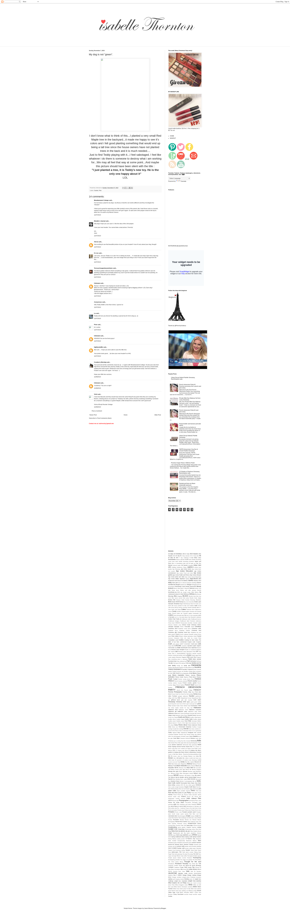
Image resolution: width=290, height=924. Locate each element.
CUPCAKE (177, 646)
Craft (170, 644)
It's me (96, 253)
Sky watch (187, 833)
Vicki (95, 394)
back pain (175, 582)
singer (170, 833)
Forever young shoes (184, 679)
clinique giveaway (188, 636)
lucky (183, 762)
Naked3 (170, 779)
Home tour (175, 727)
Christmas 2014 (172, 628)
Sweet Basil (194, 850)
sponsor (185, 835)
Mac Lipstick (191, 762)
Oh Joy (186, 785)
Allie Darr (198, 563)
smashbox (193, 833)
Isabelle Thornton (178, 734)
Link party (179, 758)
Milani (188, 767)
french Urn (180, 690)
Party (189, 792)
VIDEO (180, 875)
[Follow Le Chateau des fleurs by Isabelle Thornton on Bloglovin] (176, 320)
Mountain (170, 775)
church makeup (184, 634)
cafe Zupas (178, 609)
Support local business (174, 850)
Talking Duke (197, 852)
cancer (170, 611)
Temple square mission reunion (177, 857)
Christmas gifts (172, 632)
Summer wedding (196, 846)
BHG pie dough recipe (184, 592)
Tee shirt (195, 854)
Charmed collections (195, 621)
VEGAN (190, 873)
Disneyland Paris (191, 651)
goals (192, 701)
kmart (199, 744)
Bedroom (192, 588)
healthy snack (172, 721)
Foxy (192, 679)
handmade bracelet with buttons (192, 713)
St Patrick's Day (190, 838)
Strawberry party (172, 842)
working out (185, 890)
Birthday (192, 594)
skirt (182, 833)
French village (188, 690)
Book (169, 602)
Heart (186, 721)
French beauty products (180, 681)
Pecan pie (190, 796)
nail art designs (179, 777)
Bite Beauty (198, 594)
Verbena (170, 875)
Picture (170, 802)
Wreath (199, 890)
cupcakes (184, 645)
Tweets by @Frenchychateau (177, 325)
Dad (176, 647)
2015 (174, 555)
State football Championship (176, 840)
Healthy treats (180, 721)
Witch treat (194, 888)
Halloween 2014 (183, 709)
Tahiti (183, 852)
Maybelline (171, 767)
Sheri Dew (198, 829)
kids (199, 740)
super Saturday (197, 848)
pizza (172, 806)
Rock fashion (183, 821)
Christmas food (196, 630)
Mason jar (198, 765)
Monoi (180, 771)
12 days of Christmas (175, 554)
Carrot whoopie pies (178, 615)
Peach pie (180, 794)
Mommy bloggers (196, 769)
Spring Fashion (197, 836)
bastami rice (183, 584)
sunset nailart (188, 848)
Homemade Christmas (185, 727)
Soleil (177, 835)
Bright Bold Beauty (185, 603)
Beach (173, 586)
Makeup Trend (172, 765)
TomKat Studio (178, 865)
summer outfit (180, 846)
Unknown (97, 283)
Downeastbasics (181, 653)
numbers (178, 785)
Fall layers (176, 663)
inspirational (184, 732)
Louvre (170, 762)
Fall (188, 661)
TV (200, 867)
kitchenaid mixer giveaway (190, 744)
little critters (185, 758)
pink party (188, 804)
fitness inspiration (178, 675)
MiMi (191, 767)
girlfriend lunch (175, 700)
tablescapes (175, 852)
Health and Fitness (184, 717)
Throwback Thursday (181, 863)
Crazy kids (171, 645)
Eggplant (184, 657)
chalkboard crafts (185, 619)
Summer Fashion (188, 844)
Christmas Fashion (184, 630)
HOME (172, 136)
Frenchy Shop (187, 692)
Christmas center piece (184, 628)
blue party (186, 598)
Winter (195, 887)
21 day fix (178, 555)
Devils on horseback (190, 649)
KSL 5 (192, 746)
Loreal (199, 760)
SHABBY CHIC (173, 829)
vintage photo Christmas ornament (191, 877)
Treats (182, 867)
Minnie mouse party (176, 769)
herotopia (194, 721)
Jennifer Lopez (185, 736)
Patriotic (170, 794)
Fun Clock (181, 694)
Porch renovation (172, 810)
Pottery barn (188, 810)
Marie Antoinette (182, 766)
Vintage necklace (176, 877)
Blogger (163, 908)
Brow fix (193, 603)
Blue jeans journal (177, 598)
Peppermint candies (174, 798)
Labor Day (174, 748)
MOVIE (176, 775)
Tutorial (197, 867)
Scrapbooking (172, 827)
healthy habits (189, 719)
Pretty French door (196, 810)
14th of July (185, 554)
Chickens (193, 624)
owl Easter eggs (188, 788)
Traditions (176, 867)
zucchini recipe (197, 894)
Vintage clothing (191, 875)
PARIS (193, 790)
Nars (174, 779)
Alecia (96, 242)
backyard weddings (191, 582)
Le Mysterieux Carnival (194, 752)
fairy (175, 661)
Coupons (198, 642)
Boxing (181, 601)
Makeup (189, 764)
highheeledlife (98, 347)
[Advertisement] (128, 45)
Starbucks (198, 838)
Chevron (170, 624)
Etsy (169, 659)
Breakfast (176, 603)
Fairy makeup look (181, 661)
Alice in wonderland (177, 563)
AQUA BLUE (194, 578)
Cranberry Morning (100, 362)
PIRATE (199, 804)
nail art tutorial (188, 777)
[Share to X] (127, 188)
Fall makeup (182, 663)
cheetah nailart (197, 623)
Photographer (184, 800)
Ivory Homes (187, 734)
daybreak (194, 647)
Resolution (176, 819)
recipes (193, 816)
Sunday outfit (181, 848)
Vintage (184, 875)
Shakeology (181, 829)
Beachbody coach (180, 586)
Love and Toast (176, 762)
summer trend (188, 846)
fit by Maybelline (184, 673)
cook (176, 640)
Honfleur (194, 727)
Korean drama (185, 746)
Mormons (173, 773)
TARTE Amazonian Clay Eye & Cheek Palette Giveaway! (188, 450)
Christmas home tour (184, 632)
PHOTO (170, 800)
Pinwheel (193, 804)
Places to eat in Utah (180, 806)
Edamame (178, 657)
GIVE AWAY (197, 700)
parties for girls (182, 792)
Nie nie (194, 781)
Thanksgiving (197, 858)
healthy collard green (195, 717)
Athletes (185, 580)
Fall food (199, 661)
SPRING (194, 835)
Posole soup (181, 810)
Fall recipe (189, 663)
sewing (199, 827)
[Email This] (123, 188)
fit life (190, 673)
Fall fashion (193, 661)
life (200, 756)
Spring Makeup (172, 838)
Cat (185, 615)
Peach (175, 794)
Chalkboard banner (196, 619)
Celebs (170, 619)
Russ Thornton (176, 825)
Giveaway (171, 702)
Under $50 (186, 869)
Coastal (199, 636)
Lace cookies (181, 748)
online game (191, 785)
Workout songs (192, 890)
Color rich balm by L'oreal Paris (190, 638)
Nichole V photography (186, 781)
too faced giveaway (195, 865)
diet (176, 651)
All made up (191, 563)
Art (182, 580)
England (199, 657)
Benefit (199, 590)
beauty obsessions (191, 586)
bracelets (191, 601)
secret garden (182, 827)
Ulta (181, 869)
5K (174, 557)
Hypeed (175, 732)
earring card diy (183, 655)
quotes (186, 814)
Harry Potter (184, 715)
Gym (189, 705)
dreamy (199, 653)
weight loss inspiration (180, 881)
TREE (185, 867)
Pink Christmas (181, 804)
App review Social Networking (193, 577)
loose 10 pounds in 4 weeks (180, 760)
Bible (192, 592)
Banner (199, 582)
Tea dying (190, 854)
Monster (185, 771)
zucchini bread (188, 894)
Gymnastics (194, 705)
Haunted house (192, 715)
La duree (196, 746)
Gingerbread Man (196, 698)
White (190, 885)
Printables (171, 812)
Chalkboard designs (173, 621)
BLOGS (185, 596)
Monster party (191, 771)
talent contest (189, 852)
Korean (179, 746)
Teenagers (190, 855)
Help (189, 721)
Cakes (183, 609)
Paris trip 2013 (173, 792)
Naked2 (199, 777)
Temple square (197, 855)
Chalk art (178, 619)
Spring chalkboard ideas (178, 836)
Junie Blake (176, 738)
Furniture (174, 696)
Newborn (173, 781)
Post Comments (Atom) (104, 418)
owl (182, 788)
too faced (186, 865)
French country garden (190, 683)
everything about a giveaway (179, 659)
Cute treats (171, 647)
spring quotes (181, 838)
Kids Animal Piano (173, 742)
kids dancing (187, 742)
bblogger (189, 584)
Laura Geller (194, 748)
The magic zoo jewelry (186, 859)
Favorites (184, 669)
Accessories (172, 559)
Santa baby (189, 825)
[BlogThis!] (125, 188)
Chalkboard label (184, 621)
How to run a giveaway (195, 730)
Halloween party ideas (194, 711)
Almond (170, 565)
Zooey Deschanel (178, 894)
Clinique (181, 636)
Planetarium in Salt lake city (193, 806)
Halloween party (182, 711)
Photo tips (175, 800)
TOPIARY (171, 867)
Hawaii (176, 717)
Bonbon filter (172, 600)
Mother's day (197, 773)
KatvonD (187, 738)
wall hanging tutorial (178, 879)
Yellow (170, 892)
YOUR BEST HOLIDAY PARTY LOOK (187, 892)
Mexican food (182, 767)
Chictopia (176, 626)
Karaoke (182, 738)
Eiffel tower (190, 657)
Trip (193, 867)
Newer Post (93, 415)
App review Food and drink (185, 573)
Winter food (176, 888)
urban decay (193, 869)
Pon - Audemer (181, 808)
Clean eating (174, 636)
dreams (194, 653)
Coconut (170, 638)
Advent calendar (180, 559)
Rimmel (177, 821)
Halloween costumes (195, 709)
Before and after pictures (188, 590)
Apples (187, 578)
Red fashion (175, 817)
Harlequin (177, 715)
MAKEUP (173, 138)
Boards (191, 598)
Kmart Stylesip (172, 746)
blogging (180, 596)
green (199, 704)
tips (197, 863)
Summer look (197, 844)
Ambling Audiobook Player (179, 567)
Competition (171, 640)
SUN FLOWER (172, 848)
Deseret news (175, 649)
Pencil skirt (198, 796)
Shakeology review (190, 829)
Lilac (174, 758)
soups (181, 835)
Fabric (190, 659)
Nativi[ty (178, 779)
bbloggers (194, 584)
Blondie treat (192, 596)
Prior (95, 324)
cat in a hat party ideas (181, 617)
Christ (192, 626)
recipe (188, 816)
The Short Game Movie (175, 861)
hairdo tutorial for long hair (183, 707)
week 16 (192, 879)
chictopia (170, 626)
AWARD (190, 580)
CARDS (170, 615)
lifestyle (170, 758)
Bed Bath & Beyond (183, 588)
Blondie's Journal (99, 221)
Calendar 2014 (190, 609)
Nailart (194, 777)
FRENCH (171, 681)
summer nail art (172, 846)
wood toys (178, 890)
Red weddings (182, 817)
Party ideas (194, 792)
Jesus (191, 736)
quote (182, 814)
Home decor (182, 725)
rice (190, 819)
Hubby (170, 732)
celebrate (198, 617)
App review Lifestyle (195, 575)
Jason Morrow (148, 908)
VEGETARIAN (197, 873)
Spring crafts (188, 836)
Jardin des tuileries (196, 734)
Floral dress (192, 677)
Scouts (199, 825)
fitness (195, 673)
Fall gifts (170, 663)
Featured (190, 669)
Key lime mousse (185, 740)
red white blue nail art (192, 817)
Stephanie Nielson (191, 840)
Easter (189, 655)
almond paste (177, 565)
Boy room (186, 601)
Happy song (171, 715)
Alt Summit (184, 565)
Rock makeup (191, 821)
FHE (171, 673)
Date (178, 647)
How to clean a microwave (182, 730)
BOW (177, 601)
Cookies (181, 640)
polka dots (174, 808)
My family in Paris (189, 775)
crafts (199, 644)
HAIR (199, 705)
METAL (177, 767)
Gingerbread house (186, 698)
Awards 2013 (197, 580)
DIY (197, 651)
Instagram (190, 732)
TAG (180, 852)
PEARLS (183, 796)
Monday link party (173, 771)
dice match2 (171, 651)
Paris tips (198, 790)
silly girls (187, 831)
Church (177, 634)
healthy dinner (172, 719)
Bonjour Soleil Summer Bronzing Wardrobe (188, 600)
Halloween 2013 (173, 709)
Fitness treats (179, 677)
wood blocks (171, 890)
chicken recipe (186, 624)
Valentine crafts (182, 873)
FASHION (196, 665)
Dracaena (189, 653)
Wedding (186, 879)
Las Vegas (188, 748)
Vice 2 (175, 875)
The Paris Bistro (197, 859)
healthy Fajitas (180, 719)
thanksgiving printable (174, 859)
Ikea (179, 732)
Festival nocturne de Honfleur (180, 671)
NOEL (199, 781)
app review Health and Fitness (181, 575)
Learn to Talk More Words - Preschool (178, 754)
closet (194, 636)
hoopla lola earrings (178, 728)
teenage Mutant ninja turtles (179, 855)
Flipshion (186, 677)
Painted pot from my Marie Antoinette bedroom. (187, 484)
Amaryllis (190, 565)
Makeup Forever (196, 763)
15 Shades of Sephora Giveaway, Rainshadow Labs (189, 472)
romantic (174, 823)
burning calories (187, 607)
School (195, 825)
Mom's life (188, 769)
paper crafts (172, 790)
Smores (199, 833)
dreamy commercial (173, 655)
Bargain (178, 584)
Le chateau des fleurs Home (180, 752)
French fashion (180, 685)
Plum (169, 808)
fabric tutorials (197, 659)
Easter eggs (195, 655)
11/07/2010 (97, 215)
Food (170, 679)
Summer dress (179, 844)
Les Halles (196, 756)
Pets (100, 190)
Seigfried (188, 827)
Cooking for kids (189, 640)
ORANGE (198, 785)
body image (197, 598)
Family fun (180, 665)
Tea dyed (185, 854)
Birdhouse (186, 594)
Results (182, 819)
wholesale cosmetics (187, 886)
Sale (182, 825)
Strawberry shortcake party (184, 842)
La (95, 313)
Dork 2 (174, 653)
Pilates (182, 802)
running (170, 825)
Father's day (191, 667)
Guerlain (174, 705)
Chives (182, 626)
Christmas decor (173, 630)
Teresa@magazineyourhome (103, 268)
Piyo (169, 806)
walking (170, 879)
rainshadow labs (172, 816)
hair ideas (171, 707)
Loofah (191, 758)
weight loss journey (194, 881)
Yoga (173, 892)
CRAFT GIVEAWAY (185, 644)
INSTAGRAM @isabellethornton (178, 246)
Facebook (171, 661)
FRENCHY (197, 690)
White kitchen (177, 886)
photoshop (192, 800)
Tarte (173, 854)
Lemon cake (176, 756)
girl (169, 700)
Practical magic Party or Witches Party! (183, 463)
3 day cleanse (185, 555)
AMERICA (190, 567)
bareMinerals (171, 584)
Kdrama (193, 738)
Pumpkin (184, 812)
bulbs (196, 605)
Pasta (199, 792)
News (177, 781)
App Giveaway (176, 569)
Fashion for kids (183, 667)
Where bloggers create (181, 884)
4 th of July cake (194, 555)
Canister (179, 611)
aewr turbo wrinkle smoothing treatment (183, 561)
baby (170, 582)
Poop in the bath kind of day (193, 808)
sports (190, 835)
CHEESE (177, 623)
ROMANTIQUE (192, 823)
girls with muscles (186, 700)
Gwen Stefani (184, 705)
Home (125, 415)
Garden (96, 190)
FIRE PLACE (176, 673)
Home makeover (192, 725)
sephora (194, 827)
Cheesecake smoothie (186, 623)
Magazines (184, 763)
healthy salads (197, 719)
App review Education (184, 571)
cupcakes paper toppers (194, 645)
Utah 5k (193, 871)
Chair (174, 619)
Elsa (195, 657)
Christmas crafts (196, 628)
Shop (169, 831)
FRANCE (198, 679)
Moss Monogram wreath (186, 773)
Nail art (173, 777)
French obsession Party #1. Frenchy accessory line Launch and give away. (190, 386)
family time (187, 665)
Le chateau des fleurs (182, 750)
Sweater (188, 850)
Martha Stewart (191, 765)
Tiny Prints (192, 863)
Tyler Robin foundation (174, 869)
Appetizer (182, 578)
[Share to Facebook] (130, 188)
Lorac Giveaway (192, 760)
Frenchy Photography (175, 692)
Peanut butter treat (174, 796)
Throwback (171, 863)
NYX (182, 785)
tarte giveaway (178, 854)
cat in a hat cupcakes (192, 615)
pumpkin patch (192, 812)
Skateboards (176, 833)
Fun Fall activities (188, 694)
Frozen (173, 694)
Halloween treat (172, 713)
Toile (200, 863)
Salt (185, 825)
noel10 (178, 783)
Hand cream (180, 713)
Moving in (181, 775)
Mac (186, 762)
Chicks (199, 624)
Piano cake (198, 800)
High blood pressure (191, 723)
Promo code (178, 812)
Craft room (194, 644)
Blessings (171, 596)
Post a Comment (97, 411)
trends (190, 867)
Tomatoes (170, 865)
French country (192, 681)
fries (193, 692)
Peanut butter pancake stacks (192, 794)
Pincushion (188, 802)
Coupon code (191, 642)
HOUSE (186, 729)
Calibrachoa (198, 609)
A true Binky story (195, 557)
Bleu (175, 596)
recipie (197, 816)
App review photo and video (176, 577)
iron (195, 732)
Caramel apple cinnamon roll (188, 611)
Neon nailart (183, 779)
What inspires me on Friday (177, 883)
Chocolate (187, 626)
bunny (172, 607)
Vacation (199, 871)
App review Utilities (173, 578)
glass (188, 701)
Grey (169, 705)
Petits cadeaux (192, 798)
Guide (178, 705)
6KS (177, 557)
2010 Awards (194, 554)
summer (194, 842)
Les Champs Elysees (186, 756)
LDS (174, 750)
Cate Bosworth (192, 617)
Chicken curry (177, 624)
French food (189, 685)
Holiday (176, 725)
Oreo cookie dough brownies (176, 787)
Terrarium (189, 857)
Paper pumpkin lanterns (183, 790)
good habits (197, 701)
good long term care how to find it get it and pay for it (182, 703)
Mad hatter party (176, 763)
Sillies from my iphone (178, 831)
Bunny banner (178, 607)
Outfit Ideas (192, 787)
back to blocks (182, 582)
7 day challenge (184, 557)
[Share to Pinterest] (132, 188)
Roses (199, 823)
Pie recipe (176, 802)
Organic (186, 787)
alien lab (185, 563)
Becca (175, 588)
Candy (174, 611)
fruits (177, 694)
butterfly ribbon (196, 607)
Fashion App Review (173, 667)
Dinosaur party (182, 651)
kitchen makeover (177, 744)
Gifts (179, 698)
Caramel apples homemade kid (192, 613)
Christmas (198, 626)
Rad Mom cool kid (195, 814)
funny (196, 694)
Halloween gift (172, 711)
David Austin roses (186, 647)
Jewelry (195, 736)
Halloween (197, 707)
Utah (187, 871)
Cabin (172, 609)
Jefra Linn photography (174, 736)
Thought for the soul (192, 861)
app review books (186, 569)
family (174, 665)
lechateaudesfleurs (194, 754)
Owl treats (195, 788)
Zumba (170, 896)
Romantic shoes (182, 823)
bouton (174, 601)
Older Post (157, 415)
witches (199, 888)
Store (199, 840)
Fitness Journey (190, 675)
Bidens (196, 592)
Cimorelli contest (193, 634)
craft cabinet (176, 644)
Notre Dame (190, 783)
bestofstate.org (172, 592)
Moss (177, 773)
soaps (174, 835)
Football (175, 679)
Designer (182, 649)
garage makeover (183, 696)
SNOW (170, 835)
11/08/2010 (97, 377)
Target (170, 854)
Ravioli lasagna (182, 816)
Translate (183, 181)
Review (187, 819)
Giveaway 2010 (181, 702)
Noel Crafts (171, 783)
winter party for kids (185, 888)
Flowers (199, 677)
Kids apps (181, 742)
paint (199, 788)
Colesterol (176, 638)
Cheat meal (171, 623)
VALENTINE (172, 873)
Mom (184, 769)
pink (175, 804)
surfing (183, 850)
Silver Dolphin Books (195, 831)
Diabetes (198, 649)
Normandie (184, 783)
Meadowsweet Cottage (101, 200)
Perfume (183, 798)
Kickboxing (194, 740)
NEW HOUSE (191, 779)
